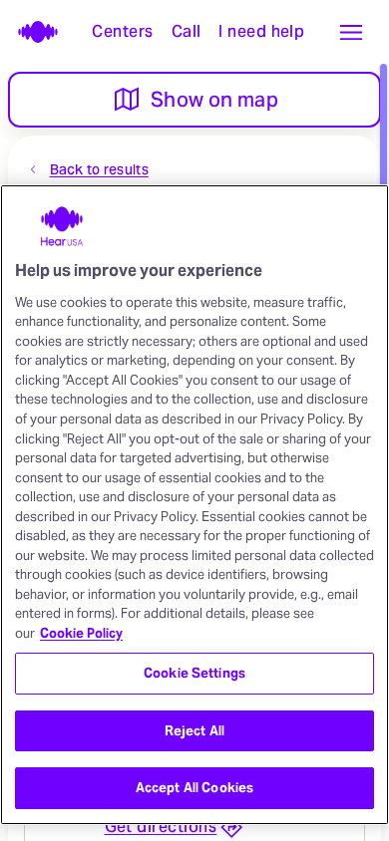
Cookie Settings (194, 673)
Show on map (214, 100)
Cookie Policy (81, 633)
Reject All (194, 730)
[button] (351, 32)
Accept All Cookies (194, 787)
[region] (194, 504)
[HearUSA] (32, 32)
